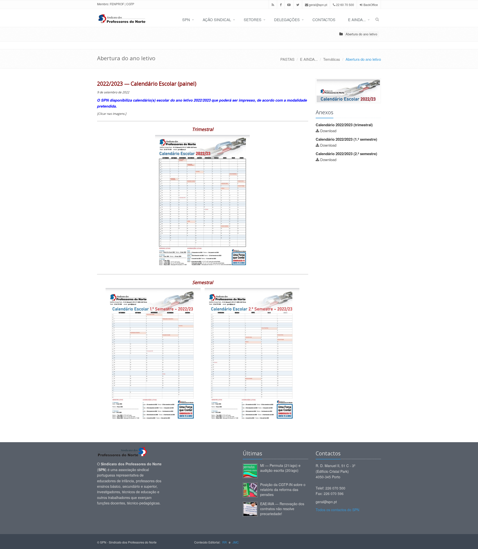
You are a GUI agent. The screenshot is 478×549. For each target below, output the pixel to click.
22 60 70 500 (344, 4)
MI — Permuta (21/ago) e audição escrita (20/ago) (280, 468)
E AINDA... (357, 19)
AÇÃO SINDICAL (217, 19)
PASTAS (287, 59)
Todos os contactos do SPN (337, 509)
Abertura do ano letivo (361, 34)
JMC (236, 542)
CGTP (130, 4)
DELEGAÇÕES (287, 19)
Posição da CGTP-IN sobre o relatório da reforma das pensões (282, 489)
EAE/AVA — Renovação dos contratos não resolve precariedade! (282, 508)
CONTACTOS (323, 19)
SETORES (252, 19)
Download (328, 130)
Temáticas (331, 59)
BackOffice (370, 4)
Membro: (103, 4)
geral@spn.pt (317, 4)
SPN (186, 19)
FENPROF (117, 4)
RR (224, 542)
